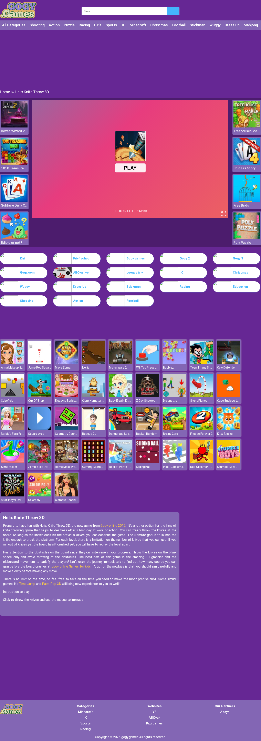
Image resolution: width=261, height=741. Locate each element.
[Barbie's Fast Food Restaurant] (12, 429)
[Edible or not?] (14, 238)
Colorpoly (34, 500)
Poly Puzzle (242, 242)
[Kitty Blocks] (228, 429)
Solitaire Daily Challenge (14, 205)
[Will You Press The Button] (147, 363)
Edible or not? (11, 242)
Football (179, 25)
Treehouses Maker (246, 131)
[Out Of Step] (39, 396)
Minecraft (138, 25)
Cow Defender (226, 367)
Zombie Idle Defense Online (46, 466)
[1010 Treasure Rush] (14, 163)
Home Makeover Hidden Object (75, 466)
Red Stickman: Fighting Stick (209, 466)
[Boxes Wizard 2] (14, 126)
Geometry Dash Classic (70, 433)
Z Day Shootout (146, 400)
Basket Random (146, 433)
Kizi (22, 258)
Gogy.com (27, 272)
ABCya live (81, 272)
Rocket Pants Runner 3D (125, 466)
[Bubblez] (174, 363)
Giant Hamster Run (94, 400)
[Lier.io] (93, 363)
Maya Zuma (63, 367)
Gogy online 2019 (113, 526)
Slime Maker (9, 466)
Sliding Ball (143, 466)
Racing (84, 25)
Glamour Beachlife (67, 500)
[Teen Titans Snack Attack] (201, 363)
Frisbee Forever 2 (201, 433)
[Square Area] (39, 429)
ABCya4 (154, 718)
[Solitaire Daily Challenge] (14, 201)
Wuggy (215, 25)
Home (5, 92)
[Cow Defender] (228, 363)
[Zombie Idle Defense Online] (39, 462)
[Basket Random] (147, 429)
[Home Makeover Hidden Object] (66, 462)
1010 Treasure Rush (14, 168)
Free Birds (241, 205)
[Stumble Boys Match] (228, 462)
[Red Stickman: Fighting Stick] (201, 462)
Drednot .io (170, 400)
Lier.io (86, 367)
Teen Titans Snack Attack (207, 367)
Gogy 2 (185, 258)
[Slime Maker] (12, 462)
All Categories (13, 25)
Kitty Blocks (225, 433)
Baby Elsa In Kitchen (122, 400)
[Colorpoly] (39, 495)
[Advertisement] (130, 59)
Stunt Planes (198, 400)
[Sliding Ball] (147, 462)
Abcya (225, 712)
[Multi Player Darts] (12, 495)
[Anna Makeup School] (12, 363)
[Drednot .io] (174, 396)
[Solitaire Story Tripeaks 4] (246, 163)
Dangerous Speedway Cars (126, 433)
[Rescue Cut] (93, 429)
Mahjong (251, 25)
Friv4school (81, 258)
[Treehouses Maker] (246, 126)
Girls (98, 25)
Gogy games (135, 258)
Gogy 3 (238, 258)
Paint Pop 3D (51, 584)
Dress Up (232, 25)
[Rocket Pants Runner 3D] (120, 462)
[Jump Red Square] (39, 363)
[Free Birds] (246, 201)
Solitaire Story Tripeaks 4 (246, 168)
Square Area (36, 433)
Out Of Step (36, 400)
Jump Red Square (39, 367)
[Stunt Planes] (201, 396)
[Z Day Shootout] (147, 396)
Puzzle (69, 25)
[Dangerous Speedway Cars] (120, 429)
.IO (123, 25)
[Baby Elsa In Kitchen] (120, 396)
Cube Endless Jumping (232, 400)
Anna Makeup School (14, 367)
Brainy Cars (170, 433)
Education (240, 286)
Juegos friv (134, 272)
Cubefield (7, 400)
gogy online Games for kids (72, 566)
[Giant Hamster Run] (93, 396)
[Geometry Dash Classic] (66, 429)
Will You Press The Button (153, 367)
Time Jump (27, 584)
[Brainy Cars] (174, 429)
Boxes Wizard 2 (13, 131)
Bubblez (168, 367)
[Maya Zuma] (66, 363)
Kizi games (154, 723)
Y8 (154, 712)
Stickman (197, 25)
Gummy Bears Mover (95, 466)
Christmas (159, 25)
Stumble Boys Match (231, 466)
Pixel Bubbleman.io (175, 466)
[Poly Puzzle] (246, 238)
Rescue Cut (89, 433)
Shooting (37, 25)
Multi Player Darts (12, 500)
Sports (111, 25)
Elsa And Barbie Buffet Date (73, 400)
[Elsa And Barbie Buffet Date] (66, 396)
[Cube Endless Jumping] (228, 396)
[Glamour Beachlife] (66, 495)
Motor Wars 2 (118, 367)
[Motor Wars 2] (120, 363)
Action (54, 25)
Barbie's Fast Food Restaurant (21, 433)
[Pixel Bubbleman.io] (174, 462)
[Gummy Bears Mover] (93, 462)
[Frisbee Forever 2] (201, 429)
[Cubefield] (12, 396)
